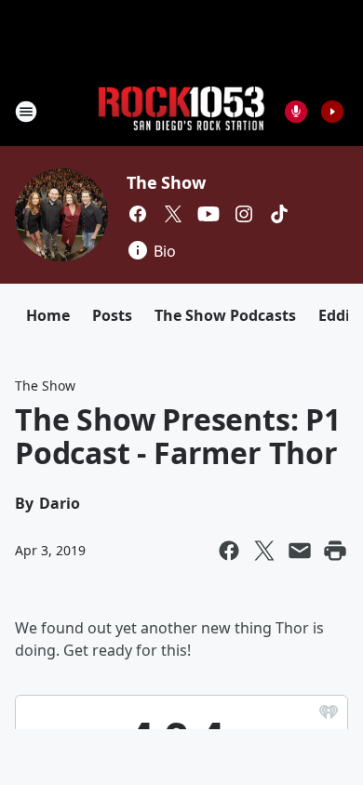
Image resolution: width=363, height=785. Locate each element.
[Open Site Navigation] (26, 111)
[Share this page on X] (264, 551)
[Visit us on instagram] (244, 214)
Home (48, 315)
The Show (166, 182)
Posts (112, 315)
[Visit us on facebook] (138, 214)
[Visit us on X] (173, 214)
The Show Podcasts (225, 315)
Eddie (338, 315)
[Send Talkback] (296, 111)
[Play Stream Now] (332, 111)
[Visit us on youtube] (208, 214)
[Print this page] (335, 551)
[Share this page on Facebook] (229, 551)
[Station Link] (181, 111)
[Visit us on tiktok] (279, 214)
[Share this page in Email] (300, 551)
